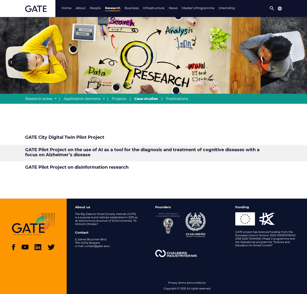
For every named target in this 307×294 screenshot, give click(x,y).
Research (112, 8)
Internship (227, 8)
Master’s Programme (198, 8)
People (95, 8)
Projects (119, 98)
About (80, 8)
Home (66, 8)
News (173, 8)
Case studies (146, 98)
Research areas (38, 98)
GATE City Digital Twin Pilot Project (64, 137)
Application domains (82, 98)
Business (132, 8)
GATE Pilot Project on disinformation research (77, 167)
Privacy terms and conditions (187, 282)
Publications (177, 98)
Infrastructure (154, 8)
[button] (272, 8)
